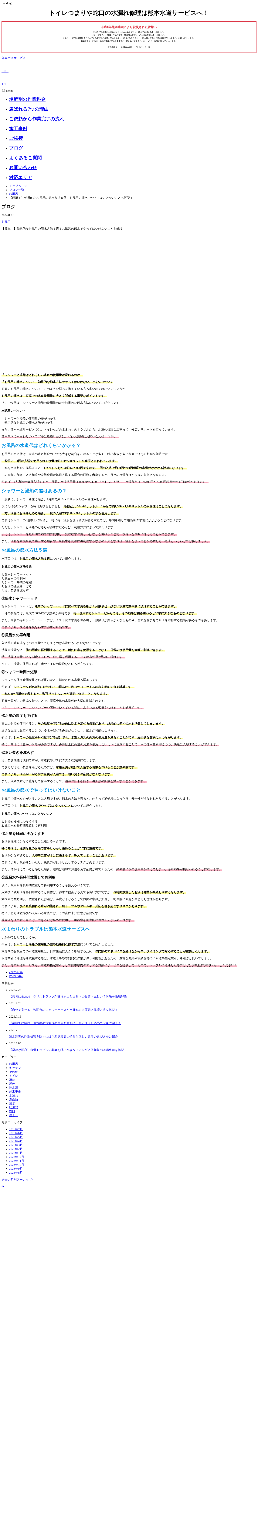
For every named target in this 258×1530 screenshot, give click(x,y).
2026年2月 (16, 1149)
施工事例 (18, 128)
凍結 (12, 1079)
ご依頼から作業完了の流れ (36, 118)
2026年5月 (16, 1137)
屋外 (12, 1083)
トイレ (13, 1075)
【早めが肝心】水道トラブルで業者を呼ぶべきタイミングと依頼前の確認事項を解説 (66, 1049)
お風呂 (13, 193)
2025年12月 (16, 1156)
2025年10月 (16, 1164)
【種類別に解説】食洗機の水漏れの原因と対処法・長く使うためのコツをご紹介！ (65, 1023)
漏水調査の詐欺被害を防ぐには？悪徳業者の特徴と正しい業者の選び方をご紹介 (63, 1036)
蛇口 (12, 1111)
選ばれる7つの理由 (29, 109)
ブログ (16, 148)
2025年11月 (16, 1160)
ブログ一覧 (16, 189)
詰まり (13, 1115)
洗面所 (13, 1099)
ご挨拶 (16, 138)
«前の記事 (16, 972)
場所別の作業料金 (27, 99)
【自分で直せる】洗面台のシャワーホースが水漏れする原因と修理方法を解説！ (63, 1009)
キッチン (15, 1067)
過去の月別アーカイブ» (17, 1179)
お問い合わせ (23, 167)
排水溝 (13, 1087)
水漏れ (13, 1095)
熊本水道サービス (14, 57)
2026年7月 (16, 1129)
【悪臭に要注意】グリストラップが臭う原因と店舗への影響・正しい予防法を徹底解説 (68, 996)
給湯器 (13, 1107)
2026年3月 (16, 1145)
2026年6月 (16, 1133)
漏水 (12, 1103)
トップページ (18, 185)
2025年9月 (16, 1168)
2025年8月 (16, 1172)
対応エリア (20, 177)
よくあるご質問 (25, 157)
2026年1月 (16, 1152)
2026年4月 (16, 1141)
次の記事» (16, 976)
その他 (13, 1071)
